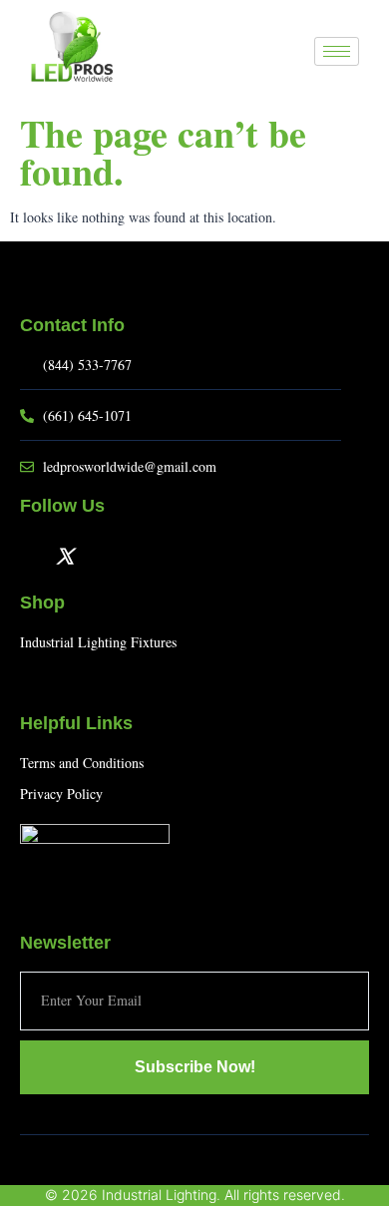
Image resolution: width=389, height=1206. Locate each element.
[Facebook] (33, 555)
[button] (289, 53)
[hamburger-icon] (336, 51)
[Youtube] (97, 555)
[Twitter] (65, 555)
